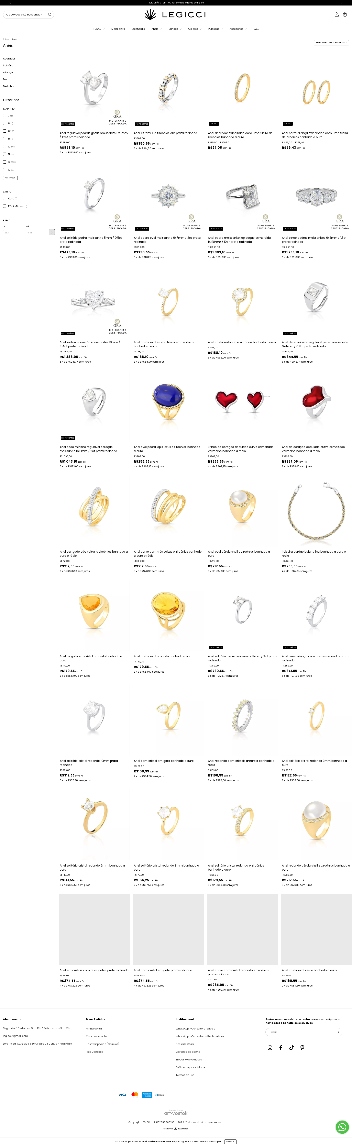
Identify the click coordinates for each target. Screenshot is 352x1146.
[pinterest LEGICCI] (302, 1048)
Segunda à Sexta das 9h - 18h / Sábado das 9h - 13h (36, 1028)
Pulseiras (214, 29)
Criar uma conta (96, 1036)
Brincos (174, 29)
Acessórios (237, 29)
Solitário (8, 65)
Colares (193, 29)
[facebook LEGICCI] (281, 1048)
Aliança (8, 72)
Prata (6, 79)
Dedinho (8, 86)
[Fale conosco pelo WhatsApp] (342, 1127)
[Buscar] (50, 14)
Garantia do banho (188, 1052)
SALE (256, 29)
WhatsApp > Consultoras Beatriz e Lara (200, 1036)
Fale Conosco (94, 1052)
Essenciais (138, 29)
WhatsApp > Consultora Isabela (195, 1028)
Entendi (230, 1142)
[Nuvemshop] (176, 1129)
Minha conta (94, 1028)
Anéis (155, 29)
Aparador (9, 58)
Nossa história (185, 1044)
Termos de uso (185, 1075)
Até (27, 226)
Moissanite (118, 29)
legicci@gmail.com (15, 1036)
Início (6, 39)
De (4, 226)
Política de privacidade (190, 1067)
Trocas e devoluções (189, 1059)
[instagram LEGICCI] (270, 1048)
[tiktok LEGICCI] (292, 1048)
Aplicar (52, 232)
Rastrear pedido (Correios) (102, 1044)
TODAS (97, 29)
